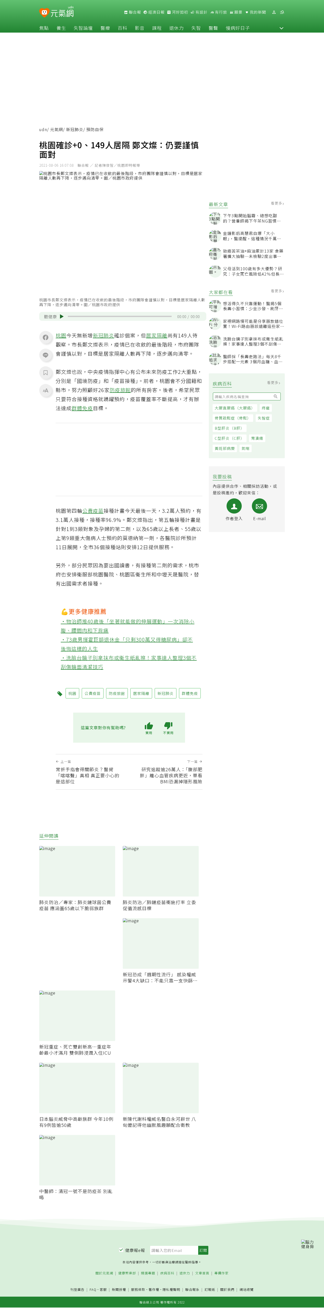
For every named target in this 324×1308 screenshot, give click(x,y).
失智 (196, 28)
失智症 (264, 418)
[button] (281, 28)
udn (43, 129)
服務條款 (138, 1289)
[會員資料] (274, 12)
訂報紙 (210, 1290)
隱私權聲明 (171, 1289)
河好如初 (179, 12)
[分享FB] (45, 337)
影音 (140, 28)
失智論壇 (83, 28)
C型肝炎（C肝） (230, 438)
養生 (61, 28)
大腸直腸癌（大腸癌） (235, 407)
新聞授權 (119, 1290)
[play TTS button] (61, 316)
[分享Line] (45, 355)
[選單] (282, 12)
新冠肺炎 (74, 129)
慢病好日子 (238, 28)
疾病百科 (167, 1273)
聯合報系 (192, 1290)
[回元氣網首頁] (62, 12)
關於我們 (227, 1290)
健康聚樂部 (127, 1273)
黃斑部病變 (225, 448)
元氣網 (56, 129)
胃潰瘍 (257, 438)
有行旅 (220, 12)
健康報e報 (135, 1250)
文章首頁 (202, 1273)
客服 (103, 1289)
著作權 (154, 1289)
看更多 (277, 203)
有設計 (201, 12)
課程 (157, 28)
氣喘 (245, 448)
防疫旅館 (120, 390)
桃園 (61, 335)
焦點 (44, 28)
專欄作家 (221, 1273)
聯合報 (134, 12)
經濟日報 (156, 12)
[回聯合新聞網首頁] (44, 13)
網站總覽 (246, 1290)
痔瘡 (266, 407)
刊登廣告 (77, 1290)
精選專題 (148, 1273)
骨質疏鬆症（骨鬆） (233, 418)
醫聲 (213, 28)
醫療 (105, 28)
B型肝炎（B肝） (230, 428)
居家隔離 (156, 335)
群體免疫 (82, 408)
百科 (122, 28)
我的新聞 (257, 12)
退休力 (176, 28)
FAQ (93, 1289)
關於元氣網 (104, 1273)
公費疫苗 (93, 510)
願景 (237, 12)
